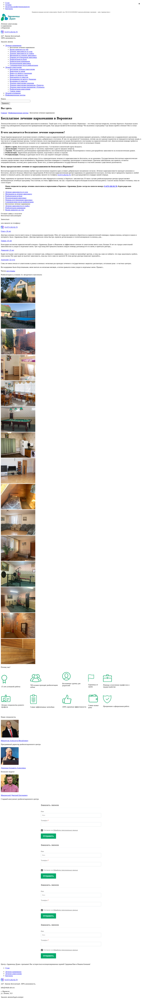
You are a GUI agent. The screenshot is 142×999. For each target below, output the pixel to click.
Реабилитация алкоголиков (20, 89)
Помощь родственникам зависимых (23, 57)
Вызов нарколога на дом (19, 49)
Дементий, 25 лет (7, 250)
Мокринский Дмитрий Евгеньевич (14, 795)
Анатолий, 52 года (8, 260)
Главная (4, 113)
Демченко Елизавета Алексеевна (13, 768)
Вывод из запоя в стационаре (21, 73)
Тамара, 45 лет (6, 241)
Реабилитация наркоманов (20, 61)
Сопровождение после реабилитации (24, 65)
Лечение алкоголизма (13, 67)
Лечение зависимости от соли (21, 51)
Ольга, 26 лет (6, 231)
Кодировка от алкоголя (18, 81)
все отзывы (11, 271)
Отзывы (8, 5)
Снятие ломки (15, 91)
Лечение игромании (13, 93)
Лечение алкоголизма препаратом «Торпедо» (27, 85)
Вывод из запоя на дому (19, 75)
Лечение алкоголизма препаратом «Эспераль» (27, 87)
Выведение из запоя (17, 71)
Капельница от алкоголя (19, 77)
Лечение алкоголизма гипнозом (22, 83)
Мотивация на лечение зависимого (23, 55)
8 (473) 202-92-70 (11, 32)
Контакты (9, 9)
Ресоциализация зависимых (20, 63)
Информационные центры (15, 95)
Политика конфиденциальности (17, 7)
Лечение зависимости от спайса (22, 53)
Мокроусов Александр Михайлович (14, 741)
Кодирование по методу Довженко (23, 79)
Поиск (3, 99)
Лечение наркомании (13, 45)
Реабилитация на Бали (18, 59)
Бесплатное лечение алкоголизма (22, 69)
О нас (7, 3)
